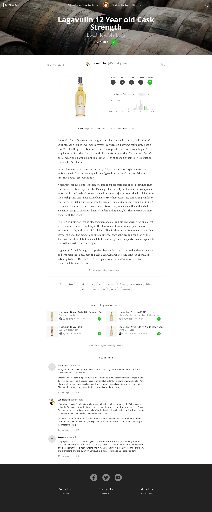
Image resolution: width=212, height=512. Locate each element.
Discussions (137, 5)
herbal (81, 284)
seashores (111, 284)
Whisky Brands (75, 5)
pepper (114, 289)
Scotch (104, 128)
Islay (119, 128)
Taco (60, 437)
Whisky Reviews (92, 5)
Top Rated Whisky (121, 5)
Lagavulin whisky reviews (111, 345)
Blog (151, 493)
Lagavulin (89, 128)
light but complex (135, 284)
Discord (106, 493)
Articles (144, 493)
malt (91, 284)
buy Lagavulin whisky (113, 270)
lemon (84, 289)
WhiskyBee (64, 399)
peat (100, 284)
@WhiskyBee (117, 63)
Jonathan (63, 365)
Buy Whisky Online (12, 5)
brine (71, 284)
